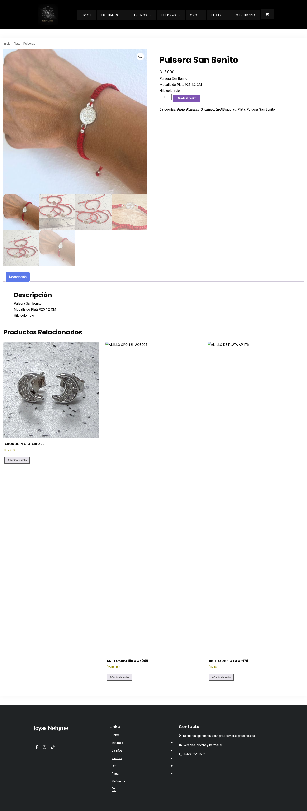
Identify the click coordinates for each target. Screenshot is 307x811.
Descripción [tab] (18, 277)
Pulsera (252, 109)
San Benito (267, 109)
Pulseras (29, 44)
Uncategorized (210, 109)
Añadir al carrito (186, 98)
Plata (17, 44)
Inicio (7, 44)
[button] (140, 56)
